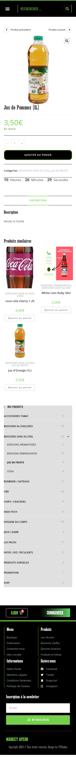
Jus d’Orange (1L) (19, 370)
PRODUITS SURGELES (16, 562)
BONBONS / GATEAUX (16, 481)
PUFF (7, 583)
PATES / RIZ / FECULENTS (18, 552)
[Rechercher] (67, 9)
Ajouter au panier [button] (20, 318)
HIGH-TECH (10, 512)
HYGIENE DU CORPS (15, 522)
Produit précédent (21, 29)
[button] (7, 8)
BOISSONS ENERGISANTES (56, 285)
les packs (10, 542)
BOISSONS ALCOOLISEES (18, 426)
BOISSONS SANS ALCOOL (34, 170)
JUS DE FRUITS (59, 170)
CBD (6, 491)
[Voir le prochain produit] (69, 30)
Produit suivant (57, 29)
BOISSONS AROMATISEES (21, 444)
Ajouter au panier (38, 155)
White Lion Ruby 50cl (56, 293)
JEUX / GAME (11, 532)
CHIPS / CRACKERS (15, 501)
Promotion (11, 572)
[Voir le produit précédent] (7, 30)
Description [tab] (38, 200)
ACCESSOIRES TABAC (16, 416)
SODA (20, 296)
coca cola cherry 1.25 (19, 301)
